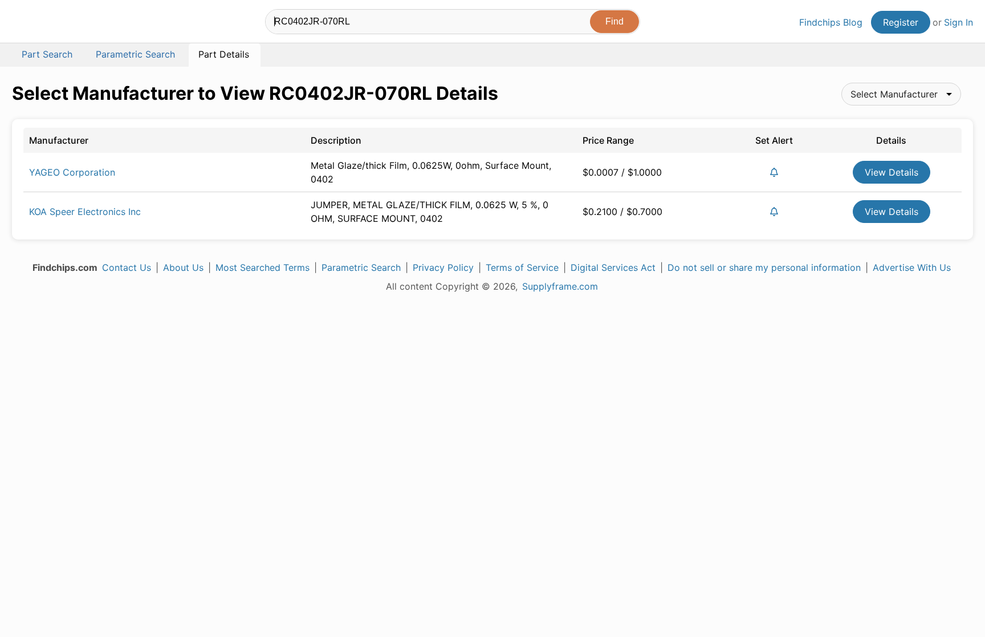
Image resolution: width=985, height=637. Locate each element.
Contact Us (126, 267)
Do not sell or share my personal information (764, 267)
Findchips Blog (830, 22)
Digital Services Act (613, 267)
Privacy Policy (443, 267)
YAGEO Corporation (72, 172)
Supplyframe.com (560, 286)
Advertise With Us (912, 267)
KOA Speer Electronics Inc (85, 211)
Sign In (958, 22)
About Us (183, 267)
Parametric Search (361, 267)
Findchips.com (49, 23)
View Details (891, 172)
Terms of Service (522, 267)
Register (900, 22)
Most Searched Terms (262, 267)
